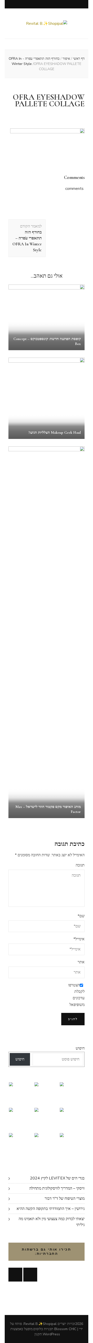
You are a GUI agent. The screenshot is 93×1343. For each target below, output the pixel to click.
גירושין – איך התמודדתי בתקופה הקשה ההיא (51, 1208)
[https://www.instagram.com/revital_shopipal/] (30, 1275)
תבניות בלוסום (43, 1329)
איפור (66, 58)
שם (81, 916)
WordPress (51, 1334)
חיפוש (80, 1048)
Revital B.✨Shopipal (40, 1323)
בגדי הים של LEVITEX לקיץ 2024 (57, 1178)
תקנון (38, 1334)
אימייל (79, 939)
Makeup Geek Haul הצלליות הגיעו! (55, 432)
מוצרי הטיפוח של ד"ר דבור (65, 1198)
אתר (81, 962)
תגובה (80, 865)
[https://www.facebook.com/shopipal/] (15, 1275)
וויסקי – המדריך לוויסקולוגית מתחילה (57, 1188)
